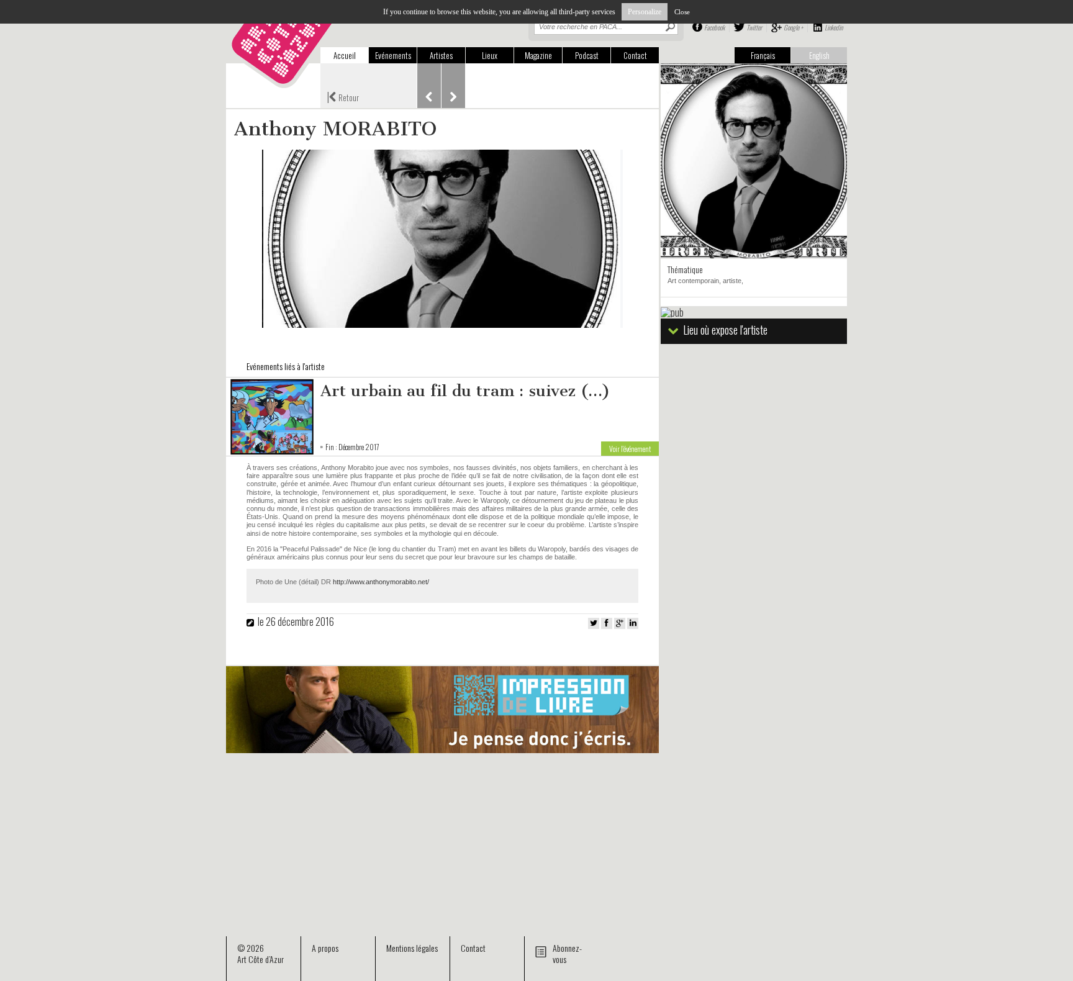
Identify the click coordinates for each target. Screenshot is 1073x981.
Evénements (393, 55)
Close (682, 12)
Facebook (714, 27)
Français (763, 55)
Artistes (441, 55)
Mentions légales (412, 947)
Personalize (644, 11)
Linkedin (834, 27)
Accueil (344, 55)
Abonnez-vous (567, 953)
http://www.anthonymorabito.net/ (381, 581)
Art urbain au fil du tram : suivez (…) (465, 390)
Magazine (538, 55)
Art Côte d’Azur (260, 958)
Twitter (754, 27)
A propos (325, 947)
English (819, 55)
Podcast (587, 55)
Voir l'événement (630, 448)
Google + (793, 27)
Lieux (489, 55)
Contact (635, 55)
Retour (343, 96)
